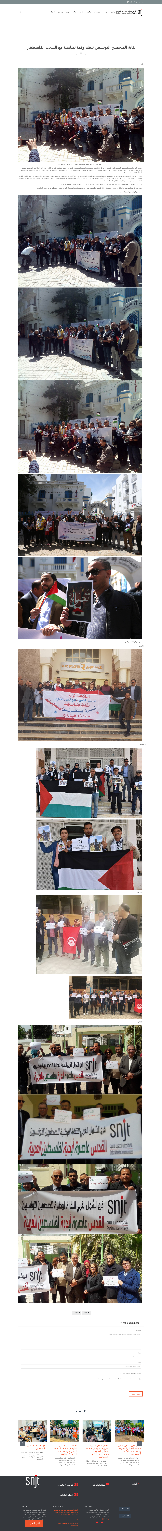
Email (139, 1362)
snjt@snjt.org (105, 1519)
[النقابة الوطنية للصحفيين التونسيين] (130, 12)
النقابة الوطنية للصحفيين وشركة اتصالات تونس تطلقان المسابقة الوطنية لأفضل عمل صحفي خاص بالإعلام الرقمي (66, 1512)
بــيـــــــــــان (74, 1519)
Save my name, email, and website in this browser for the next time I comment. (119, 1379)
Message (138, 1330)
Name (139, 1353)
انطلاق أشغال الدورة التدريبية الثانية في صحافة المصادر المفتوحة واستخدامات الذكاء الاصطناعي (97, 1451)
